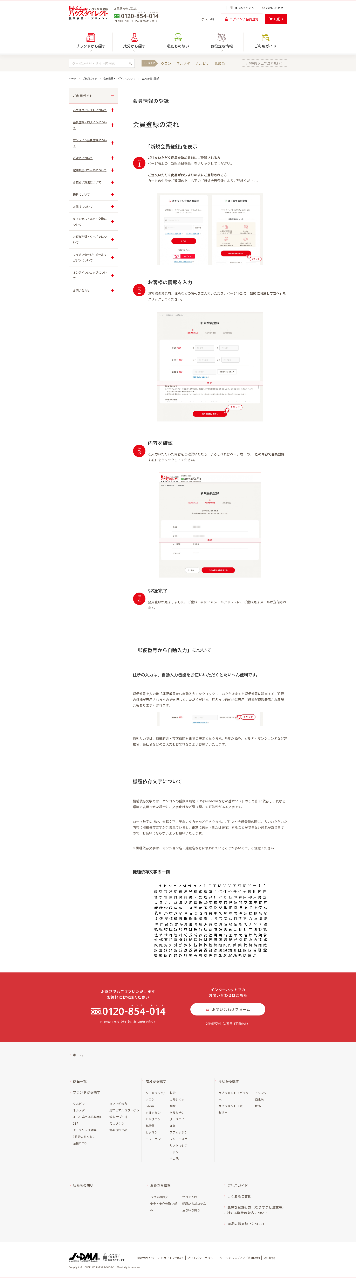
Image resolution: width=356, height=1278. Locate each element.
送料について (81, 194)
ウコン (166, 63)
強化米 (259, 1099)
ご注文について (83, 158)
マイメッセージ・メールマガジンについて (90, 257)
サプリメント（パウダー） (234, 1096)
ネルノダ (183, 63)
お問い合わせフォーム (231, 1009)
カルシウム (177, 1099)
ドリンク (261, 1093)
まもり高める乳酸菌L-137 (88, 1120)
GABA (150, 1106)
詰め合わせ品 (118, 1130)
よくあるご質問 (239, 1196)
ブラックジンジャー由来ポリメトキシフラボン (179, 1142)
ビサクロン (153, 1119)
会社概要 (269, 1258)
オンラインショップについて (90, 275)
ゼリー (223, 1112)
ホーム (72, 78)
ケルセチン (177, 1112)
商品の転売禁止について (246, 1223)
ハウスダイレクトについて (90, 110)
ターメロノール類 (178, 1122)
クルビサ (202, 63)
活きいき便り (191, 1210)
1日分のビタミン (84, 1136)
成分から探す (156, 1081)
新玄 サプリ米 (118, 1117)
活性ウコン (80, 1143)
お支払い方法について (87, 182)
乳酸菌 (220, 63)
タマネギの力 (118, 1104)
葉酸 (173, 1106)
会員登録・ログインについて (119, 78)
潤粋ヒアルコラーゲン (124, 1110)
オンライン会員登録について (90, 143)
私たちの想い (178, 46)
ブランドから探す (86, 1092)
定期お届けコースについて (90, 170)
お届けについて (83, 206)
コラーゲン (153, 1139)
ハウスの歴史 (159, 1197)
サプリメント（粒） (232, 1106)
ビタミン (152, 1132)
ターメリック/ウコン (155, 1096)
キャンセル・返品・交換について (90, 221)
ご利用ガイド (265, 46)
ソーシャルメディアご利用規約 (240, 1258)
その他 (174, 1159)
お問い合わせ (274, 7)
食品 (258, 1106)
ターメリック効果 (85, 1130)
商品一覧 (80, 1081)
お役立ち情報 (160, 1185)
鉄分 (173, 1093)
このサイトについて (171, 1258)
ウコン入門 (189, 1197)
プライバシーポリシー (201, 1258)
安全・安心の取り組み (163, 1206)
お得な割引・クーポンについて (90, 239)
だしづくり (116, 1123)
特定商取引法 (145, 1258)
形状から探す (229, 1081)
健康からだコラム (194, 1203)
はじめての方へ (244, 7)
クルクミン (153, 1112)
